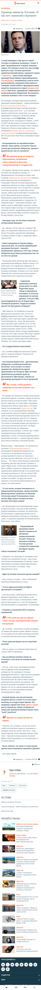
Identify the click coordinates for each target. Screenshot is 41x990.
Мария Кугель (6, 20)
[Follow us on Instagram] (17, 964)
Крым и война (21, 835)
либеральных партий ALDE (20, 178)
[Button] (18, 28)
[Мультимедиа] (7, 987)
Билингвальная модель (19, 448)
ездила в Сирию (31, 705)
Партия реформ (7, 81)
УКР (25, 987)
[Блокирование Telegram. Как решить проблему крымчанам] (8, 930)
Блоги (18, 894)
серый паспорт (27, 408)
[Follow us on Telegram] (26, 964)
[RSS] (35, 964)
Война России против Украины (27, 824)
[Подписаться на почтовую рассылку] (8, 969)
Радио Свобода (17, 20)
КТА (16, 987)
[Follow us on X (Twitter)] (8, 964)
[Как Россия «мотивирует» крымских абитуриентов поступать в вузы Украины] (8, 848)
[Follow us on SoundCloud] (31, 964)
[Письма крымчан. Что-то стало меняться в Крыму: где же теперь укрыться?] (8, 897)
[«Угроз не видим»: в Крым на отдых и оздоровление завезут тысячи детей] (8, 908)
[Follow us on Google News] (21, 964)
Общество (19, 846)
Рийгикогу (6, 76)
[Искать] (34, 987)
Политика (5, 9)
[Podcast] (3, 969)
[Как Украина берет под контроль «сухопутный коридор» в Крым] (8, 826)
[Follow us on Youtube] (12, 964)
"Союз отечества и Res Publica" (15, 106)
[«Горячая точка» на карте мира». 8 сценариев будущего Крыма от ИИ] (8, 919)
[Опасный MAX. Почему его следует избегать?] (8, 939)
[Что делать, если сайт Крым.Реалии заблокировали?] (8, 949)
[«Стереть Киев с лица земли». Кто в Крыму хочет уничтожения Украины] (8, 837)
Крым (18, 917)
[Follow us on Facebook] (3, 964)
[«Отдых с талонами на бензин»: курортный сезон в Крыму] (8, 872)
